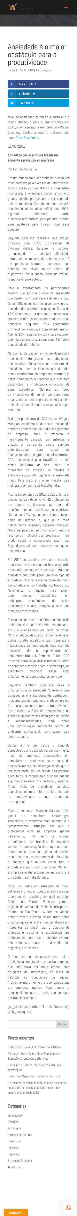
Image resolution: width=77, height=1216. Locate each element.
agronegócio (15, 1115)
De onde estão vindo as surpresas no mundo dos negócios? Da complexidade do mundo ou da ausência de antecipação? (37, 1088)
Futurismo (14, 1141)
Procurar (62, 1024)
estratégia (14, 1128)
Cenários (13, 1122)
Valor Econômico (27, 137)
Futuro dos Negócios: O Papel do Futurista (34, 1076)
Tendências (15, 1167)
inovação (13, 1148)
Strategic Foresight (20, 1161)
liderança (13, 1154)
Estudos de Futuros (20, 1135)
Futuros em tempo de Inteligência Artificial (34, 1047)
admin (15, 70)
